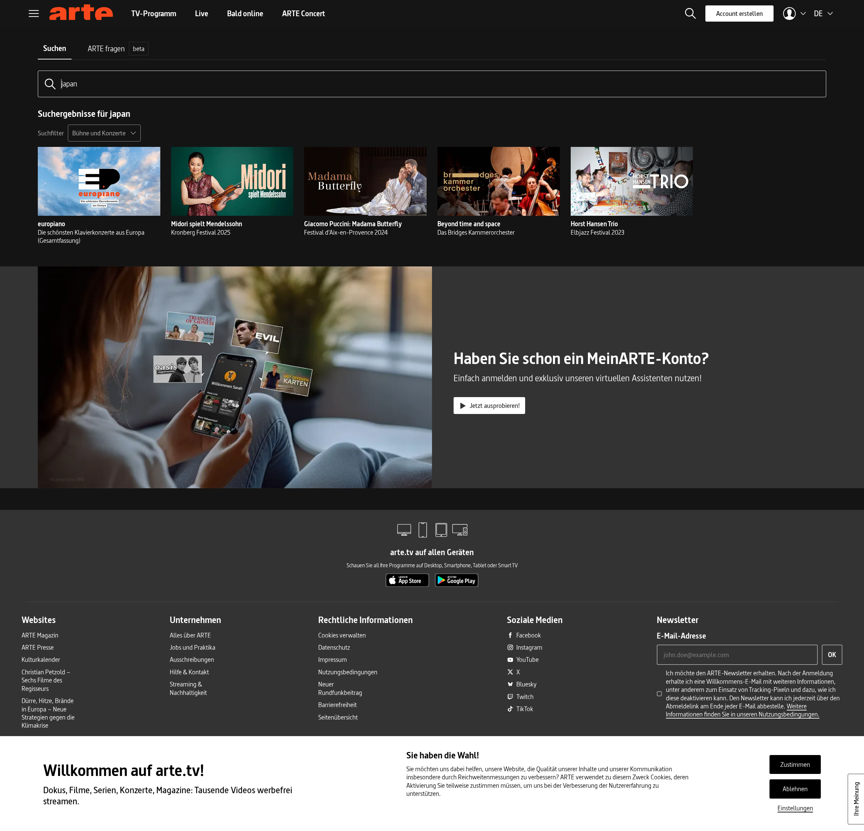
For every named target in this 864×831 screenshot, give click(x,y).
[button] (690, 13)
